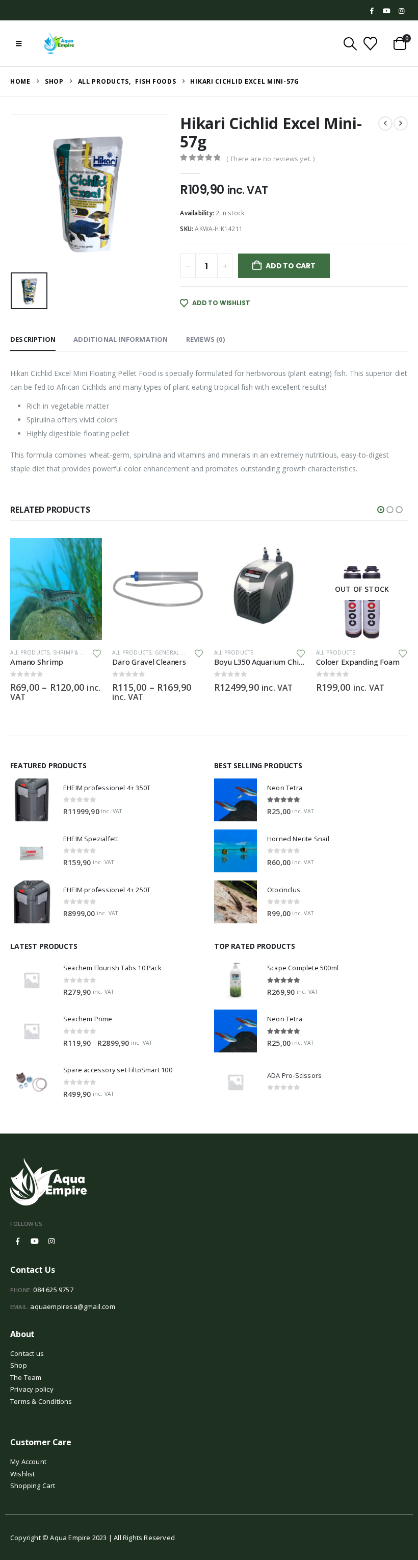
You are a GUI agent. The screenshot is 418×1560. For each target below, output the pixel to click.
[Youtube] (387, 11)
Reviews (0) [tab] (205, 339)
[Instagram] (401, 11)
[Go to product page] (56, 589)
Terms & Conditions (41, 1400)
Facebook (17, 1241)
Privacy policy (32, 1388)
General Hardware (81, 652)
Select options (85, 555)
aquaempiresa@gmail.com (72, 1306)
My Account (28, 1461)
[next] (401, 123)
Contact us (27, 1352)
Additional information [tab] (120, 339)
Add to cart (291, 266)
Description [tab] (33, 339)
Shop (18, 1365)
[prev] (385, 123)
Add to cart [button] (187, 555)
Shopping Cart (33, 1485)
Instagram (51, 1241)
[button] (18, 43)
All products (29, 652)
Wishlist (22, 1473)
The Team (26, 1376)
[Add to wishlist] (97, 652)
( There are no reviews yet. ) (270, 158)
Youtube (34, 1241)
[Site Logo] (59, 43)
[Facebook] (372, 11)
